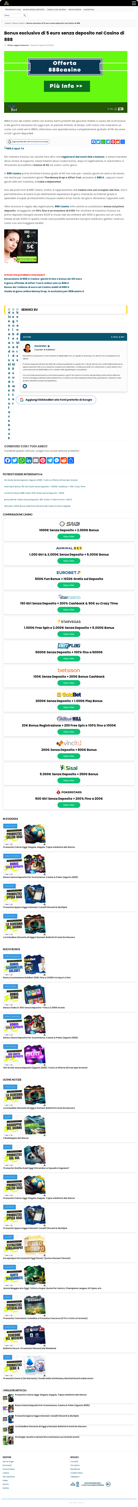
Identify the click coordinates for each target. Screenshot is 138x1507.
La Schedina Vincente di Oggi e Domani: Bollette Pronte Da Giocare (39, 937)
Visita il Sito (68, 536)
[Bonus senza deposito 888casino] (21, 262)
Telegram (75, 1476)
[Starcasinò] (69, 599)
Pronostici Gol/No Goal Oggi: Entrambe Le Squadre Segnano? (36, 1168)
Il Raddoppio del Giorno (16, 1138)
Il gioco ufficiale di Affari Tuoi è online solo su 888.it (36, 283)
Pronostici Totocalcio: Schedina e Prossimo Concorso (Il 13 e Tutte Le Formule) (45, 1318)
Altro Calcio (10, 826)
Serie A (7, 1357)
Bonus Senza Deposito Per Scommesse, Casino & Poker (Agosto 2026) (40, 877)
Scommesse (9, 1267)
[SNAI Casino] (69, 526)
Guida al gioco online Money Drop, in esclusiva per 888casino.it (44, 291)
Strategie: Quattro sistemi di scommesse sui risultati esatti (47, 1437)
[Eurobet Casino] (69, 575)
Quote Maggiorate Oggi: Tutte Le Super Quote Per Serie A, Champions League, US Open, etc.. (52, 1288)
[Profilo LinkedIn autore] (25, 386)
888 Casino (14, 173)
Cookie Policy (76, 1473)
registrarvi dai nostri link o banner (83, 156)
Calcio (7, 1117)
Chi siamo (75, 1465)
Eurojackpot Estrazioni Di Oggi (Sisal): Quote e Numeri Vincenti (36, 1258)
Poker (5, 1480)
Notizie (6, 1488)
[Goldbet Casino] (69, 697)
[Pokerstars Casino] (69, 795)
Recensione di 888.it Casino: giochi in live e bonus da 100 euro (43, 279)
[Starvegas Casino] (69, 624)
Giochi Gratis (74, 10)
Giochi (6, 1484)
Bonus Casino (10, 986)
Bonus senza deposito (34, 10)
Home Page (8, 1461)
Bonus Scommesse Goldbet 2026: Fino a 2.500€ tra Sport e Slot (37, 977)
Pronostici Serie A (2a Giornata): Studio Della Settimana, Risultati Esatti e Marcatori (48, 1378)
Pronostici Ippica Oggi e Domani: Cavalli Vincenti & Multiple (35, 907)
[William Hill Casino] (69, 722)
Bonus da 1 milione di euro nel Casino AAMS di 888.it (36, 287)
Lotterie (8, 1237)
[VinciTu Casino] (69, 746)
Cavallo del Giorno (56, 10)
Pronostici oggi (13, 10)
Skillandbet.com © (61, 1503)
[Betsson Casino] (69, 673)
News (9, 3)
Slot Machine (9, 1476)
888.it (100, 177)
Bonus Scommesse (12, 856)
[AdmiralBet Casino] (69, 551)
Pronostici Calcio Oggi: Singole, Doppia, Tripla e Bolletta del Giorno (39, 847)
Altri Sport (9, 886)
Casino (6, 1473)
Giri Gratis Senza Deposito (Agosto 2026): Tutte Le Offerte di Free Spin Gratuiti (45, 1067)
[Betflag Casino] (69, 648)
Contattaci (88, 10)
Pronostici (7, 1465)
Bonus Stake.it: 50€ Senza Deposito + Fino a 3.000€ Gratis (34, 1007)
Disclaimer (75, 1469)
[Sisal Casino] (69, 770)
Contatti (74, 1461)
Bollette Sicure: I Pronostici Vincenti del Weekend (29, 1348)
